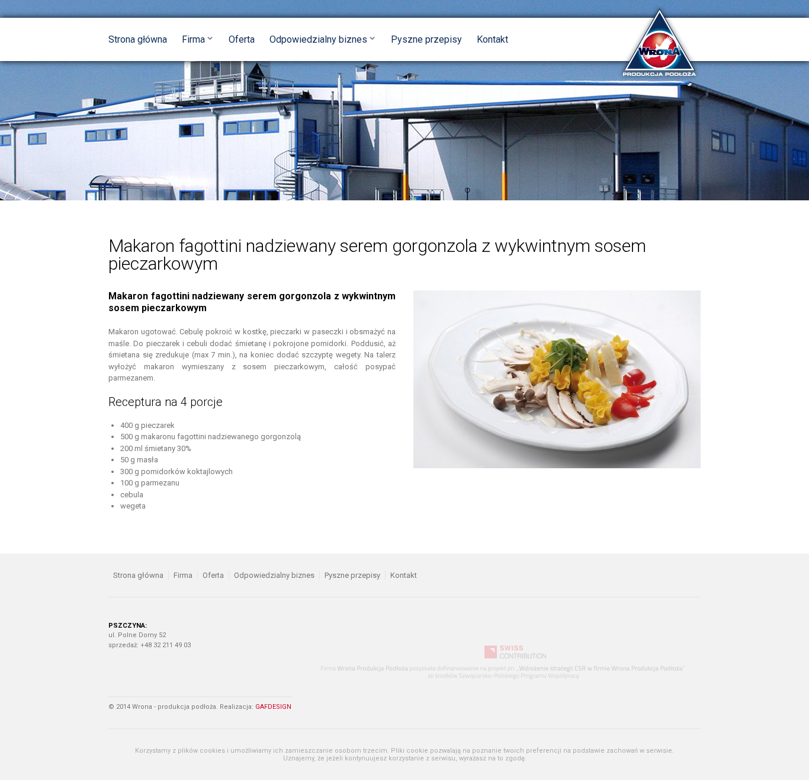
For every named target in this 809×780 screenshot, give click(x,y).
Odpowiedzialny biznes (318, 39)
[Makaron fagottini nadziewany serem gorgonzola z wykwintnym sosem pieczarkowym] (557, 378)
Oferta (242, 39)
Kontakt (492, 39)
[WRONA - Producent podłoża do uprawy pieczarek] (659, 43)
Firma (193, 39)
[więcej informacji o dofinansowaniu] (508, 662)
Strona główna (137, 39)
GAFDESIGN (273, 707)
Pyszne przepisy (426, 39)
